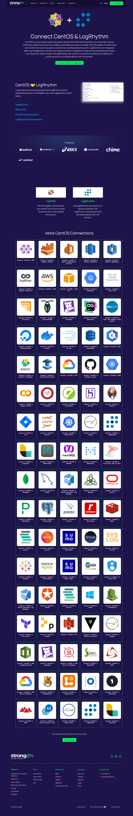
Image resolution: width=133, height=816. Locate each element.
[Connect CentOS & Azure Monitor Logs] (47, 714)
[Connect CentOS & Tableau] (25, 570)
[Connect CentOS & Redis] (112, 512)
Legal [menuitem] (79, 783)
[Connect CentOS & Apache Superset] (25, 282)
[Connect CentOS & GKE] (112, 368)
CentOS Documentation (27, 114)
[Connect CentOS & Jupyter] (47, 426)
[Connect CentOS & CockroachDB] (47, 311)
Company (71, 3)
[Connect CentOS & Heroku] (90, 397)
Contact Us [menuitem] (106, 774)
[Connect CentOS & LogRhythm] (112, 426)
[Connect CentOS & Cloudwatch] (112, 599)
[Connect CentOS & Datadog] (69, 311)
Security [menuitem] (81, 780)
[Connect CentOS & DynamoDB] (90, 339)
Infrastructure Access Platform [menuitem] (19, 775)
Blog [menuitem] (57, 774)
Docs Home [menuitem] (37, 774)
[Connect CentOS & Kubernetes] (69, 426)
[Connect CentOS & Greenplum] (69, 397)
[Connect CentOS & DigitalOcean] (25, 339)
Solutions (43, 3)
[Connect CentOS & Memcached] (47, 455)
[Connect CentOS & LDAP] (25, 714)
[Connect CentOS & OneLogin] (112, 685)
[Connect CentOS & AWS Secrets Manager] (69, 656)
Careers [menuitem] (80, 777)
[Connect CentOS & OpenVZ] (90, 483)
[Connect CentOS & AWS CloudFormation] (25, 656)
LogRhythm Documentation (29, 119)
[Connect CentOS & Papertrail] (69, 714)
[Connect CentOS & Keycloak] (90, 570)
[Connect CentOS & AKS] (25, 253)
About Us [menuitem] (81, 774)
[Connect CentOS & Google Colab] (25, 397)
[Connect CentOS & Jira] (25, 426)
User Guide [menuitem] (37, 777)
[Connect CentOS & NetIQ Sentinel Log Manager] (69, 483)
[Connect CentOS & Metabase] (90, 455)
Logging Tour (21, 104)
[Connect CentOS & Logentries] (69, 685)
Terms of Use (115, 807)
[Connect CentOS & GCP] (69, 368)
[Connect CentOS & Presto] (69, 512)
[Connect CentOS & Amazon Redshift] (90, 253)
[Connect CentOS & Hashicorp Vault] (90, 627)
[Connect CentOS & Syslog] (112, 541)
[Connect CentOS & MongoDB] (25, 483)
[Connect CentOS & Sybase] (90, 541)
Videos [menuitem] (57, 780)
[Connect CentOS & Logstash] (25, 455)
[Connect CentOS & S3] (69, 627)
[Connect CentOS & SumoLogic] (69, 541)
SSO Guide (20, 109)
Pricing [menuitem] (13, 788)
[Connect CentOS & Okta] (90, 685)
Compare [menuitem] (14, 794)
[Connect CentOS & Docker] (47, 339)
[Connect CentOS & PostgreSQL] (47, 512)
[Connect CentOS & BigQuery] (90, 282)
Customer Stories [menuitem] (61, 786)
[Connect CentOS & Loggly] (90, 426)
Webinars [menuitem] (58, 783)
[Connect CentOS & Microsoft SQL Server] (112, 455)
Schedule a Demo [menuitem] (108, 777)
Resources (60, 3)
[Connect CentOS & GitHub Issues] (90, 368)
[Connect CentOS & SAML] (112, 656)
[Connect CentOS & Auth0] (47, 599)
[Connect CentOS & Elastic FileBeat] (25, 368)
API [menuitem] (34, 783)
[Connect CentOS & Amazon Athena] (47, 253)
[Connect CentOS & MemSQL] (69, 455)
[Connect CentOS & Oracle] (112, 483)
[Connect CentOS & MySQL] (47, 483)
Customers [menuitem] (15, 791)
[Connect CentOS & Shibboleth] (47, 685)
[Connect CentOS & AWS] (47, 282)
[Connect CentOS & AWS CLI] (69, 282)
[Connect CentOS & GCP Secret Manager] (25, 685)
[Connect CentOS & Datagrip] (90, 311)
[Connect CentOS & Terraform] (25, 627)
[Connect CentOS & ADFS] (90, 599)
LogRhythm (88, 201)
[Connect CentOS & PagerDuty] (25, 512)
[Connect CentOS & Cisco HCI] (112, 282)
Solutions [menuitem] (14, 779)
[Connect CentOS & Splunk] (47, 541)
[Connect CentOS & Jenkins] (112, 397)
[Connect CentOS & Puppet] (47, 627)
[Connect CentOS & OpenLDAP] (90, 656)
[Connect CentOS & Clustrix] (25, 311)
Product (33, 3)
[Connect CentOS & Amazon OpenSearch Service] (69, 253)
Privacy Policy (81, 807)
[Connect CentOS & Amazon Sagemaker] (112, 253)
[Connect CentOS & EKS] (112, 339)
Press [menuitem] (80, 786)
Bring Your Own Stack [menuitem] (18, 785)
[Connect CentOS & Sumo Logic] (69, 570)
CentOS (50, 201)
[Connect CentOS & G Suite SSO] (112, 570)
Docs (51, 3)
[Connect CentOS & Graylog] (47, 397)
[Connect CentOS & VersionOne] (47, 570)
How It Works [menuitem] (15, 782)
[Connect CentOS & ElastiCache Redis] (47, 368)
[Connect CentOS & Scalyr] (25, 541)
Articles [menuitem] (58, 777)
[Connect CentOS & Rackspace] (90, 512)
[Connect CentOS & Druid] (69, 339)
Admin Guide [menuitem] (37, 780)
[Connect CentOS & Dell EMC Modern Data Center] (112, 311)
